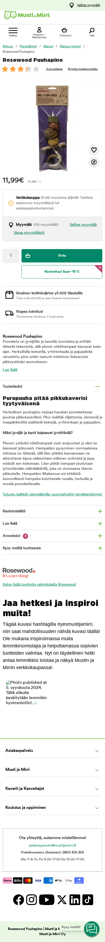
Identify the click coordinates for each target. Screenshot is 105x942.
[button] (27, 701)
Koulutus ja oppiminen (25, 808)
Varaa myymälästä (29, 233)
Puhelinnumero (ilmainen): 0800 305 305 (52, 852)
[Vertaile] (94, 162)
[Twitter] (61, 899)
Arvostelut (14, 536)
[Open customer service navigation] (92, 929)
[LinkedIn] (74, 899)
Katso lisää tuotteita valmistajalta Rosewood (39, 585)
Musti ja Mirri (17, 770)
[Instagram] (31, 899)
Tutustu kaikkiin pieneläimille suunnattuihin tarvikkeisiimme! (52, 495)
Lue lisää (10, 370)
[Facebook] (18, 899)
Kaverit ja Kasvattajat (24, 789)
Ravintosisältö (14, 511)
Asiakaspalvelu (19, 751)
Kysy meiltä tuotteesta (22, 548)
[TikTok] (87, 899)
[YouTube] (46, 899)
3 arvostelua (54, 69)
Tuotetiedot (12, 387)
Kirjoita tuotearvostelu (83, 69)
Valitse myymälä (88, 5)
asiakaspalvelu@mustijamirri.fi (52, 845)
